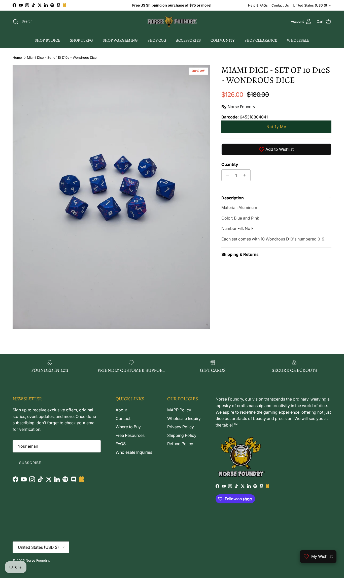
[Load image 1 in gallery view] (111, 197)
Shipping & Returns (240, 254)
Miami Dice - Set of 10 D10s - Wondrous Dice (62, 57)
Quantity (229, 164)
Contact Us (280, 5)
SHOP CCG (157, 40)
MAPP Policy (179, 409)
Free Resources (130, 435)
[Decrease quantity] (226, 175)
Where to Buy (128, 426)
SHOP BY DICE (47, 40)
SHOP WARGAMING (120, 40)
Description (232, 197)
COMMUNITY (223, 40)
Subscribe (30, 463)
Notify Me (276, 126)
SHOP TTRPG (81, 40)
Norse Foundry (241, 106)
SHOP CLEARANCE (261, 40)
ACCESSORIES (188, 40)
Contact (123, 418)
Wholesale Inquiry (184, 418)
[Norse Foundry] (172, 22)
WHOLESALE (298, 40)
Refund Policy (180, 443)
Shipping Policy (181, 435)
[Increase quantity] (246, 175)
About (121, 409)
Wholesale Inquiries (134, 452)
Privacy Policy (180, 426)
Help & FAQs (258, 5)
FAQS (121, 443)
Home (17, 57)
